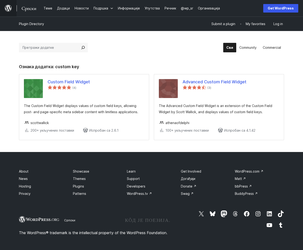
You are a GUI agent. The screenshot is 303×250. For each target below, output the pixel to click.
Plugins (78, 186)
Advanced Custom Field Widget (214, 81)
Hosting (25, 186)
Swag (187, 194)
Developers (136, 186)
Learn (131, 171)
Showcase (81, 171)
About (23, 171)
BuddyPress (246, 194)
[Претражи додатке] (83, 47)
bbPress (243, 186)
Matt (240, 179)
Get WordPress (281, 8)
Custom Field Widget (69, 81)
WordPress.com (249, 171)
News (23, 179)
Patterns (79, 194)
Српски (69, 220)
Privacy (25, 194)
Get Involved (191, 171)
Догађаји (188, 179)
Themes (79, 179)
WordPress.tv (139, 194)
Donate (188, 186)
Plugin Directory (31, 24)
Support (133, 179)
